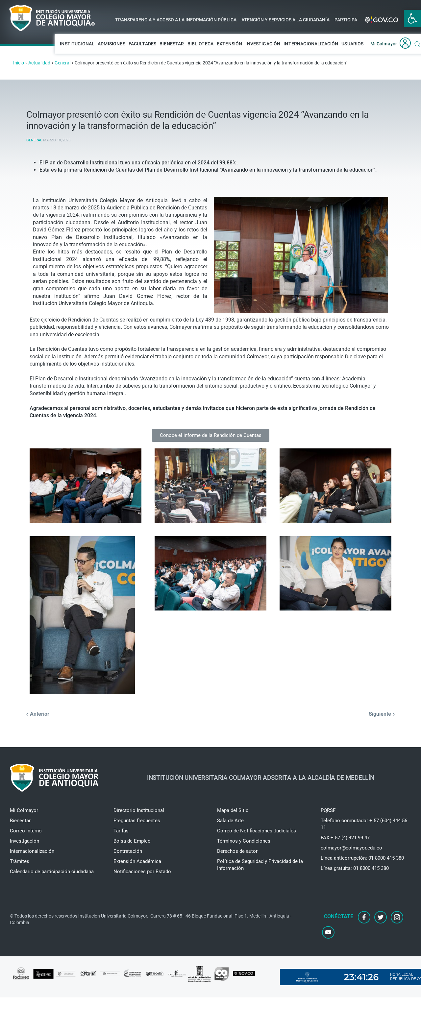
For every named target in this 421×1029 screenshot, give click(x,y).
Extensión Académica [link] (137, 861)
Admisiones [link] (111, 43)
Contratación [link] (127, 851)
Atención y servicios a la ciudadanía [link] (285, 19)
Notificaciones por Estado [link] (142, 871)
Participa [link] (345, 19)
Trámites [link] (19, 861)
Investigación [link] (262, 43)
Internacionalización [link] (311, 43)
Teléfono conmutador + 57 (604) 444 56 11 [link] (364, 824)
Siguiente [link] (380, 714)
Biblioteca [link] (200, 43)
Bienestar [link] (172, 43)
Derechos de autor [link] (237, 851)
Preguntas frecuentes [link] (136, 821)
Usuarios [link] (352, 43)
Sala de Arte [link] (230, 821)
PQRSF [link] (328, 810)
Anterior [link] (39, 714)
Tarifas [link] (121, 831)
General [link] (34, 140)
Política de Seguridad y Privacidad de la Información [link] (260, 864)
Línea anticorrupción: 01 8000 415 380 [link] (362, 858)
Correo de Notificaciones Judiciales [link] (256, 831)
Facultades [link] (143, 43)
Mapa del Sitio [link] (233, 810)
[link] (412, 18)
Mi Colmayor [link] (383, 43)
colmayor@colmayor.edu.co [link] (351, 848)
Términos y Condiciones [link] (243, 841)
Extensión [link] (229, 43)
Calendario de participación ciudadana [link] (52, 871)
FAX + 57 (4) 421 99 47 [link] (345, 838)
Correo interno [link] (26, 831)
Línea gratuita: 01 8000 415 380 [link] (355, 868)
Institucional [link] (77, 43)
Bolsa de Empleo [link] (132, 841)
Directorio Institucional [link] (138, 810)
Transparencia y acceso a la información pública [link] (175, 19)
